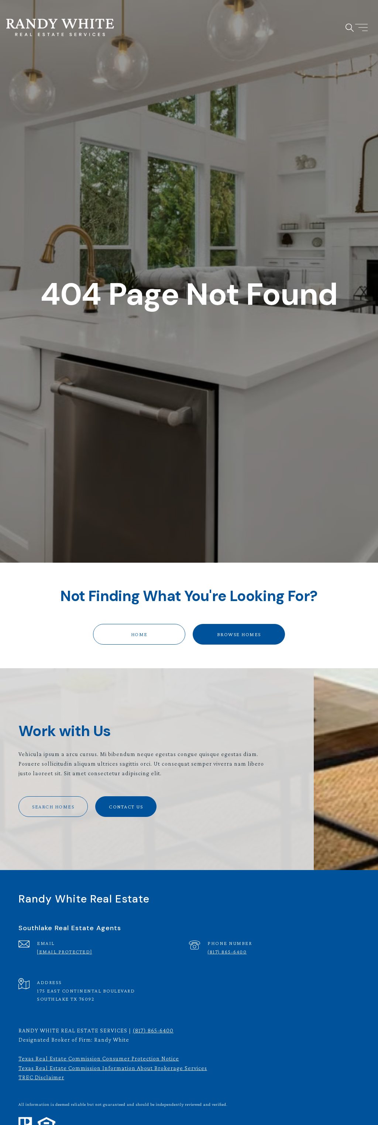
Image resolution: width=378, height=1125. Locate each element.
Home (139, 634)
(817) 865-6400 (227, 952)
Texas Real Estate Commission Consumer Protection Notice (98, 1058)
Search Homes (53, 807)
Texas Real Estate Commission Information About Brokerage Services (112, 1068)
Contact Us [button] (126, 807)
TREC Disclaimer (41, 1077)
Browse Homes (239, 634)
